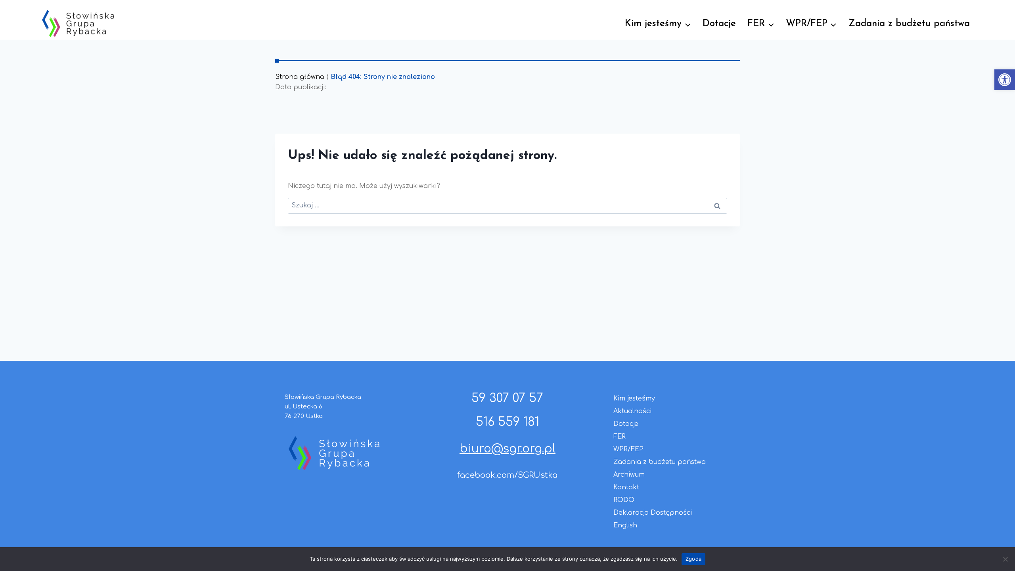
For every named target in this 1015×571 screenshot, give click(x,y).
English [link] (625, 525)
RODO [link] (623, 500)
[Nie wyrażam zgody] (1005, 559)
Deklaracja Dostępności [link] (652, 512)
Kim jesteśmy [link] (634, 398)
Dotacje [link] (719, 24)
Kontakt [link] (626, 487)
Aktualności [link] (632, 411)
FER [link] (619, 436)
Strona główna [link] (299, 76)
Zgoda (693, 559)
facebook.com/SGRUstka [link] (507, 475)
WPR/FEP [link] (628, 449)
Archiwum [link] (629, 474)
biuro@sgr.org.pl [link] (507, 449)
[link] (1004, 79)
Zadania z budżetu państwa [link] (909, 24)
